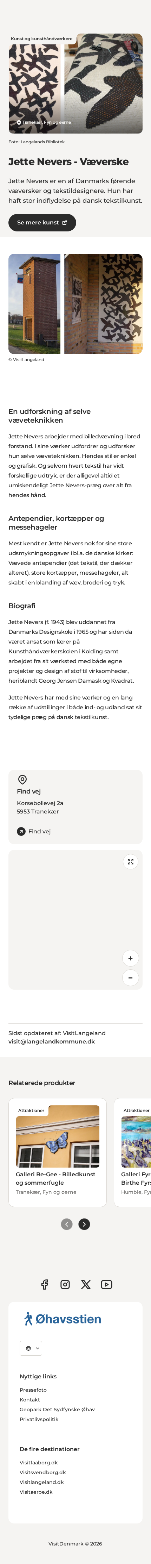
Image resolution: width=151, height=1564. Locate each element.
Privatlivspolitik (39, 1419)
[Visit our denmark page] (44, 1284)
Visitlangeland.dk (42, 1482)
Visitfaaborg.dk (39, 1462)
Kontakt (30, 1400)
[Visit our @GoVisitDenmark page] (86, 1284)
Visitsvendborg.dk (43, 1472)
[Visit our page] (65, 1284)
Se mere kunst (38, 222)
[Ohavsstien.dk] (63, 1318)
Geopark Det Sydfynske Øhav (57, 1409)
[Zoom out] (130, 977)
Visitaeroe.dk (36, 1492)
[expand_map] (130, 861)
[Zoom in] (130, 958)
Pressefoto (33, 1390)
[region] (75, 920)
